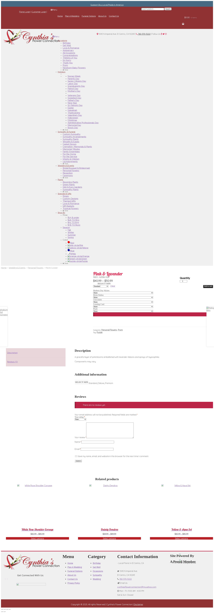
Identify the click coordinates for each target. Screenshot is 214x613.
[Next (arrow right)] (4, 611)
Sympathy (97, 575)
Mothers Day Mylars (101, 290)
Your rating (80, 417)
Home (3, 268)
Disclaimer (138, 604)
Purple (99, 332)
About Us (71, 575)
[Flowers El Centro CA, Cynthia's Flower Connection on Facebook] (4, 578)
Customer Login (39, 12)
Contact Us (72, 579)
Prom (120, 330)
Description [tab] (12, 352)
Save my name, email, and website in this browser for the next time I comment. (113, 456)
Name (78, 442)
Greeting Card (98, 304)
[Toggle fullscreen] (4, 609)
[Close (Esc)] (9, 609)
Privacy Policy (73, 583)
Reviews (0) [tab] (12, 362)
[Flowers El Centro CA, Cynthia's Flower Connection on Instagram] (8, 578)
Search (168, 9)
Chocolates (97, 300)
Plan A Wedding (74, 567)
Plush (95, 309)
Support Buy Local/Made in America (107, 5)
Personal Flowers (35, 268)
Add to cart (208, 286)
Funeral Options (74, 571)
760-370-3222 (144, 34)
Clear (112, 286)
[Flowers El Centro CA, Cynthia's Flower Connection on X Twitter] (6, 578)
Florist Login (24, 12)
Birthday (97, 563)
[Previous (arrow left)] (2, 611)
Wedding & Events (17, 268)
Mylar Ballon (98, 295)
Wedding (97, 579)
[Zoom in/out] (2, 609)
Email (78, 449)
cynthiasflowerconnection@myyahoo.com (136, 587)
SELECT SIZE (104, 284)
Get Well (96, 567)
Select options (37, 538)
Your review (80, 437)
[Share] (7, 609)
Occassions (98, 571)
